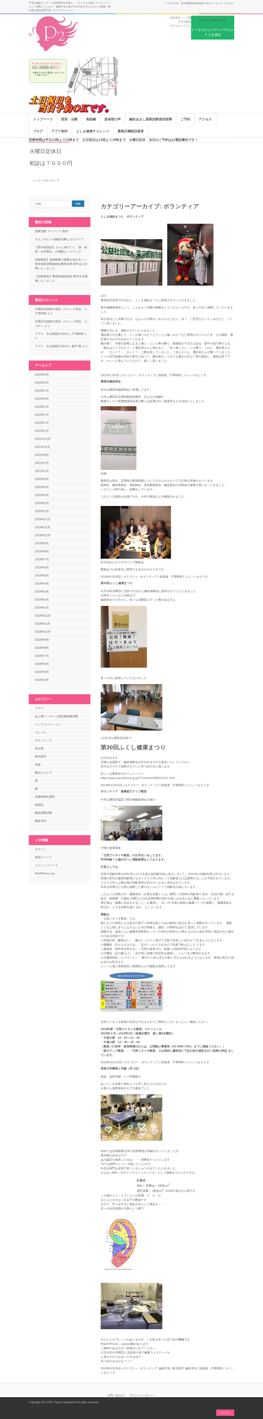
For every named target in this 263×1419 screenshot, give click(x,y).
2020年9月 (42, 479)
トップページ (43, 119)
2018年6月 (42, 663)
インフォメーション (48, 724)
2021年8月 (42, 455)
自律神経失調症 (45, 796)
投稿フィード (43, 857)
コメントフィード (46, 865)
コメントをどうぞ (194, 375)
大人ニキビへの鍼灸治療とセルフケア (59, 239)
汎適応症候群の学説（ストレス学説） (59, 309)
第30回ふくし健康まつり (117, 583)
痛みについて (43, 772)
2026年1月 (42, 390)
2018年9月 (42, 639)
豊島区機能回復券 (131, 131)
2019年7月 (42, 559)
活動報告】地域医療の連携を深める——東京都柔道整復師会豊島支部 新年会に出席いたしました (61, 264)
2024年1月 (42, 406)
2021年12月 (43, 438)
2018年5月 (42, 671)
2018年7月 (42, 655)
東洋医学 (40, 756)
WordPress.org (44, 873)
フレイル (40, 732)
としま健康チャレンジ (92, 131)
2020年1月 (42, 511)
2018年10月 (43, 631)
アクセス (205, 119)
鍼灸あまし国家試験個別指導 (150, 119)
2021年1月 (42, 471)
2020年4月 (42, 495)
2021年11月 (42, 446)
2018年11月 (42, 623)
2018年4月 (42, 679)
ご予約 (185, 119)
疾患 (38, 764)
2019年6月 (42, 567)
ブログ (38, 131)
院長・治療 (69, 119)
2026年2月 (42, 382)
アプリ (39, 708)
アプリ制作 (59, 131)
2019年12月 (43, 519)
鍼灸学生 (191, 1368)
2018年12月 (43, 615)
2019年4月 (42, 583)
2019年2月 (42, 599)
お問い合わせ (115, 1395)
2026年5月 (42, 374)
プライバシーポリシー (142, 1395)
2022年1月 (42, 430)
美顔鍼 (91, 119)
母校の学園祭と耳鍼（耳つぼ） (121, 1068)
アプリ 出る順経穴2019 (51, 333)
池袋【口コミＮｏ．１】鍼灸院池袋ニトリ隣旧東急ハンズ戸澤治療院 (55, 34)
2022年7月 (42, 422)
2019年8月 (42, 551)
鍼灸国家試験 (43, 812)
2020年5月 (42, 487)
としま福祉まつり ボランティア (122, 216)
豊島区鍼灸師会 (111, 381)
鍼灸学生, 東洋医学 (171, 1368)
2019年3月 (42, 591)
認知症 (39, 804)
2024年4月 (42, 398)
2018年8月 (42, 647)
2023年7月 (42, 414)
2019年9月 (42, 543)
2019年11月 (42, 527)
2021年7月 (42, 463)
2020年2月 (42, 503)
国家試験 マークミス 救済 (51, 231)
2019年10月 (43, 535)
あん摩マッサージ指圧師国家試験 (56, 716)
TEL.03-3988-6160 (212, 20)
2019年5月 (42, 575)
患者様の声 (112, 119)
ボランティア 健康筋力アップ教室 (124, 791)
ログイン (40, 849)
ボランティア (147, 375)
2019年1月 (42, 607)
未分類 (39, 748)
